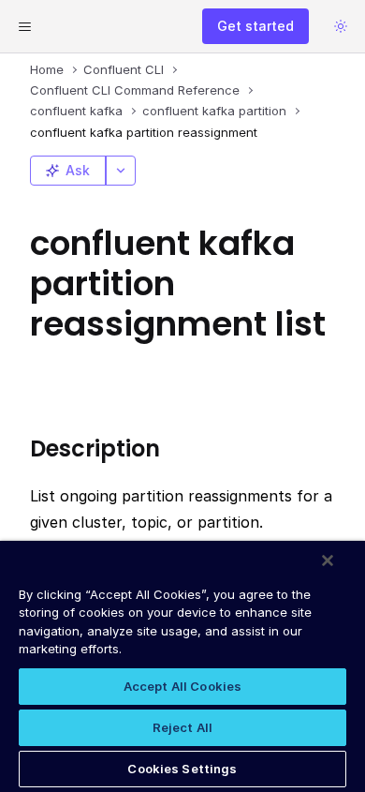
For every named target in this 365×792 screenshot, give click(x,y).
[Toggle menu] (24, 26)
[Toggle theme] (341, 26)
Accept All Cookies (182, 686)
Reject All (182, 727)
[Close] (327, 560)
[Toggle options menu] (121, 171)
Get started (255, 26)
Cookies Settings (182, 768)
